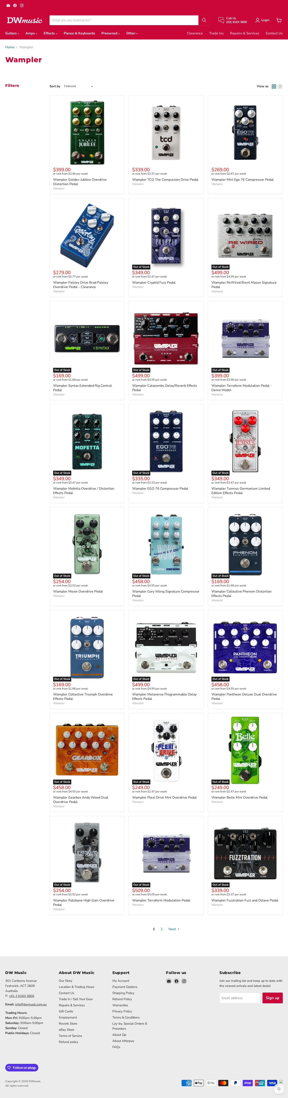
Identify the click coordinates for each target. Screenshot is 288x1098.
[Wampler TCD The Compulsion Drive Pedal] (166, 133)
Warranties (120, 1005)
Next (172, 929)
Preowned (109, 33)
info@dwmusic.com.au (31, 1004)
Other (131, 33)
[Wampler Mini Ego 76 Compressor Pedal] (245, 133)
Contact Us (274, 33)
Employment (68, 1017)
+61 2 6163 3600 (21, 996)
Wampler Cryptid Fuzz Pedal (154, 282)
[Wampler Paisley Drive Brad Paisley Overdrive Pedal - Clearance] (87, 235)
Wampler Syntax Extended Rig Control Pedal (82, 387)
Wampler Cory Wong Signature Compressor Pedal (165, 593)
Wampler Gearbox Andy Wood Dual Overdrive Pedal (80, 799)
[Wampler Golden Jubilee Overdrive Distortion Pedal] (87, 133)
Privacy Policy (122, 1011)
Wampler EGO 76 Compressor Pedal (160, 488)
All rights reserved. (17, 1086)
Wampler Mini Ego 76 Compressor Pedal (242, 179)
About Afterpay (123, 1041)
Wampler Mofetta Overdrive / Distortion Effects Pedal (83, 490)
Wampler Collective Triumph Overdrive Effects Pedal (83, 696)
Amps (31, 33)
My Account (120, 981)
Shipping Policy (123, 993)
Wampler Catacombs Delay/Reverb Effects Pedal (164, 387)
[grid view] (274, 86)
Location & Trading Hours (76, 987)
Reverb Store (68, 1023)
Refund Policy (122, 999)
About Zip (119, 1035)
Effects (50, 33)
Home (10, 47)
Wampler (59, 188)
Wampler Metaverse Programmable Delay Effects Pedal (164, 696)
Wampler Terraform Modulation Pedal (161, 900)
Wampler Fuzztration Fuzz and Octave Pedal (244, 900)
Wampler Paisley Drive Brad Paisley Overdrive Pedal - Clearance (80, 284)
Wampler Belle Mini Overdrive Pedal (239, 797)
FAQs (116, 1047)
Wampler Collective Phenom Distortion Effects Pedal (241, 593)
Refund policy (68, 1042)
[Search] (204, 20)
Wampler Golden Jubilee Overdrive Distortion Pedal (80, 181)
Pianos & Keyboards (79, 33)
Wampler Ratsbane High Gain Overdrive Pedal (83, 902)
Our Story (65, 981)
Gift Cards (66, 1011)
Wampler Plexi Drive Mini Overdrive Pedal (164, 797)
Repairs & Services (244, 33)
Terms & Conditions (126, 1017)
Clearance (195, 33)
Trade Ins (216, 33)
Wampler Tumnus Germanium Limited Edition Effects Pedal (240, 490)
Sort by (55, 86)
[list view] (280, 86)
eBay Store (66, 1030)
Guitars (11, 33)
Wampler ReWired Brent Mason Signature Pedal (244, 284)
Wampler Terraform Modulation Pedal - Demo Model (241, 387)
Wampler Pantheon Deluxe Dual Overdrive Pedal (244, 696)
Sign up (272, 997)
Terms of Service (70, 1036)
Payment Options (124, 987)
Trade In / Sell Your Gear (76, 999)
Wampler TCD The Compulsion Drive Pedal (165, 179)
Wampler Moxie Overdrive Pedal (78, 591)
